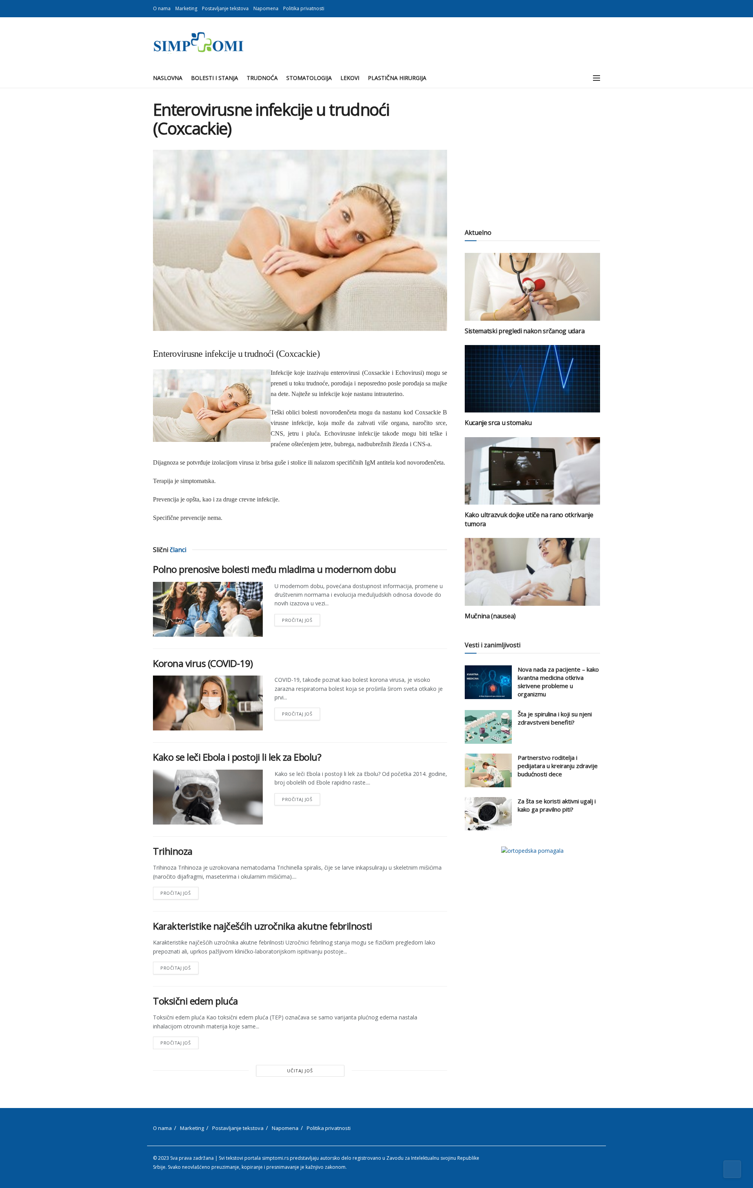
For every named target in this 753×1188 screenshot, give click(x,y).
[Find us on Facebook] (588, 8)
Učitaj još (300, 1071)
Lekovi (349, 78)
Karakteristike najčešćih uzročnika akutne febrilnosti (262, 925)
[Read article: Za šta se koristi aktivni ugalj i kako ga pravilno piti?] (488, 814)
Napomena (265, 8)
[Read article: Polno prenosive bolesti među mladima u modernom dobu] (208, 609)
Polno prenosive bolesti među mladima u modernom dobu (274, 569)
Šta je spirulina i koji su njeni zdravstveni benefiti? (555, 718)
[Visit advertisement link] (532, 850)
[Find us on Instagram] (598, 8)
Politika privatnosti (303, 8)
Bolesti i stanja (214, 78)
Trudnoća (262, 78)
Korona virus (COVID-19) (203, 663)
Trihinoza (173, 851)
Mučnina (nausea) (490, 616)
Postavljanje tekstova (225, 8)
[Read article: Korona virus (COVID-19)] (208, 703)
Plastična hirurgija (397, 78)
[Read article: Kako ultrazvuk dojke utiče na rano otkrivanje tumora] (532, 471)
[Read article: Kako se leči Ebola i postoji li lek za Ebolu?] (208, 797)
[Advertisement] (532, 155)
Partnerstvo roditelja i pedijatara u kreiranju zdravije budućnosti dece (558, 766)
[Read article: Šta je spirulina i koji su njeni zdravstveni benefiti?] (488, 727)
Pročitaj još (301, 618)
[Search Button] (579, 78)
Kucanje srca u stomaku (498, 422)
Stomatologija (309, 78)
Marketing (186, 8)
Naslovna (167, 78)
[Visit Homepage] (198, 43)
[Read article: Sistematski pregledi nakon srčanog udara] (532, 287)
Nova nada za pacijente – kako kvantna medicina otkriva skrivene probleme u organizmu (558, 681)
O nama (162, 8)
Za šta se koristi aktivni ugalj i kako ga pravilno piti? (557, 805)
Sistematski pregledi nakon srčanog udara (524, 331)
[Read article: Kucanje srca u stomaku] (532, 379)
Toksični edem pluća (195, 1000)
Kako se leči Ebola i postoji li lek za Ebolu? (237, 756)
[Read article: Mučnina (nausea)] (532, 572)
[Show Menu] (596, 78)
